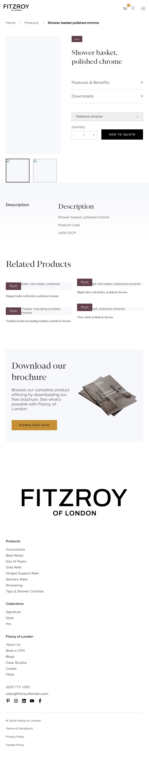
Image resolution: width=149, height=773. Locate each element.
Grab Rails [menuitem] (14, 567)
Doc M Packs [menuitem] (16, 561)
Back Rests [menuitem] (14, 555)
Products (32, 23)
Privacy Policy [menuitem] (15, 736)
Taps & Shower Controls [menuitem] (25, 591)
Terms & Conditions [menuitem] (19, 728)
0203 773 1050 (18, 687)
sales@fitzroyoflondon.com (27, 694)
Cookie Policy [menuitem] (15, 745)
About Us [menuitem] (13, 645)
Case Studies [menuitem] (16, 663)
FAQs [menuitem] (10, 674)
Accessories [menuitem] (15, 549)
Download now (34, 425)
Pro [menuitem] (8, 624)
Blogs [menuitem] (10, 657)
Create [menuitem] (11, 669)
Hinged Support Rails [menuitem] (22, 573)
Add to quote (122, 134)
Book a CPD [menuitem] (15, 651)
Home (11, 23)
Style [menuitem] (10, 618)
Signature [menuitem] (13, 612)
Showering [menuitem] (14, 585)
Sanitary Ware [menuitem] (17, 579)
